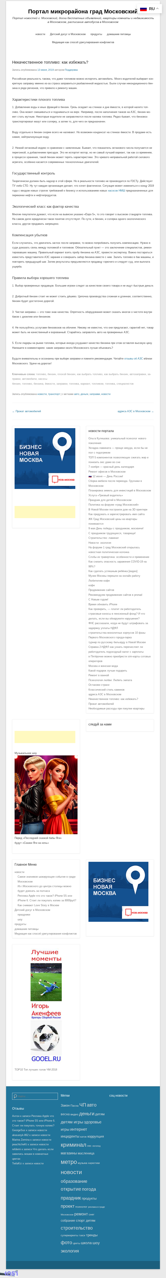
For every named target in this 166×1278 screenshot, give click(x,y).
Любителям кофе (99, 580)
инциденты (70, 1136)
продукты (96, 34)
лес (89, 1145)
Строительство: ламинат (103, 537)
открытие (71, 1189)
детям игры (72, 1122)
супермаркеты (69, 1235)
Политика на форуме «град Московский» (113, 504)
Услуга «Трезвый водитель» (105, 495)
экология (70, 1250)
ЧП (82, 1105)
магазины (69, 1153)
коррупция (95, 1136)
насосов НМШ (116, 190)
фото (66, 1242)
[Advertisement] (45, 512)
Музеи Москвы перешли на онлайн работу (114, 575)
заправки (94, 394)
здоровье (92, 1122)
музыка (82, 1163)
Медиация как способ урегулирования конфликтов (83, 42)
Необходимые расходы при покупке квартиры (116, 708)
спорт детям (85, 1220)
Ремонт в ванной (98, 675)
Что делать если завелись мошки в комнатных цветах (32, 1154)
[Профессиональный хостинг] (9, 1275)
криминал (73, 1144)
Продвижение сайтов (101, 589)
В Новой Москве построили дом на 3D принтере (117, 509)
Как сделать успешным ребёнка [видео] (112, 571)
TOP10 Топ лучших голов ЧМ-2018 (36, 1069)
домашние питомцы (119, 34)
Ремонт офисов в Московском (107, 471)
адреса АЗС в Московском (136, 411)
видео (74, 1114)
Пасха (74, 1105)
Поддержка (71, 69)
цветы (76, 1243)
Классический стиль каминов (106, 689)
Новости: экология (99, 542)
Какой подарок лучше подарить (107, 670)
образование (74, 1181)
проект (67, 1206)
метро (69, 1161)
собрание (68, 1220)
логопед (96, 1146)
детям (100, 1114)
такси (82, 1235)
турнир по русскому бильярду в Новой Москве (117, 642)
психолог (81, 1206)
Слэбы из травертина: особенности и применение (118, 556)
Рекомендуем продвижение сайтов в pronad (115, 594)
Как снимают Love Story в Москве (38, 905)
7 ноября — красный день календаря (111, 466)
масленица (86, 1153)
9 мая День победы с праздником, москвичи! (116, 528)
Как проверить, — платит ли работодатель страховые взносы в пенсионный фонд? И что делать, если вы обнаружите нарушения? (116, 613)
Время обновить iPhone (102, 604)
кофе (91, 585)
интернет (78, 1129)
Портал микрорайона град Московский (83, 11)
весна (65, 1114)
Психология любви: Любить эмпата (110, 680)
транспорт (54, 394)
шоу (20, 919)
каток (83, 1136)
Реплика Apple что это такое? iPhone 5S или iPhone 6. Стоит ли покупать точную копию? (33, 1120)
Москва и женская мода (103, 665)
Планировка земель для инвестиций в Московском (119, 490)
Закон (65, 1105)
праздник (71, 1198)
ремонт (81, 1214)
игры (65, 1129)
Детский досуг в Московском (68, 34)
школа (86, 1243)
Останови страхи (98, 684)
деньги (84, 394)
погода (89, 1189)
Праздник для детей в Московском (109, 500)
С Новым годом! (98, 599)
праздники (24, 914)
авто (76, 394)
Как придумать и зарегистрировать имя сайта (116, 514)
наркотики (94, 1163)
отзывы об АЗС (133, 358)
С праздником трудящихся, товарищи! (112, 533)
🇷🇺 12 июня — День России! (105, 476)
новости (40, 34)
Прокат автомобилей (26, 411)
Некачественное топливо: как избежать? (50, 62)
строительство (77, 1228)
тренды (92, 1235)
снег (91, 1214)
